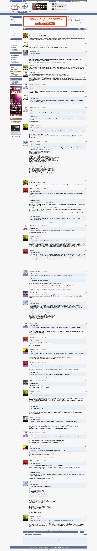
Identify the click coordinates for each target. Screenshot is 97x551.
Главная (13, 19)
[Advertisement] (55, 265)
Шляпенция (33, 51)
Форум (19, 13)
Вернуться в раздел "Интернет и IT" (33, 30)
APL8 (37, 110)
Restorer (33, 349)
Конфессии (13, 47)
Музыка (12, 67)
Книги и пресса (14, 69)
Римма (32, 141)
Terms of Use (47, 547)
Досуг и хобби (14, 75)
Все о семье (13, 61)
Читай (13, 11)
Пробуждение (14, 31)
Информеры (65, 547)
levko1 (32, 84)
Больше (85, 30)
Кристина (38, 53)
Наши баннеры (54, 547)
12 (58, 530)
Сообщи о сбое (14, 83)
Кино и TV (13, 73)
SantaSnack (38, 127)
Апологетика (14, 49)
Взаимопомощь (14, 81)
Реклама (60, 547)
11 (56, 530)
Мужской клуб (14, 57)
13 (59, 530)
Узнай (30, 11)
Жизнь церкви (14, 33)
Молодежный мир (15, 55)
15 (61, 530)
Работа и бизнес (14, 43)
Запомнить (53, 1)
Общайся (22, 11)
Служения (13, 35)
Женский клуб (14, 59)
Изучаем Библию (15, 27)
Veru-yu (32, 292)
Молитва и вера (14, 29)
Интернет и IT (14, 71)
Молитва (25, 13)
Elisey (32, 188)
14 (60, 530)
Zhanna (32, 271)
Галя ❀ (37, 518)
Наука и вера (14, 45)
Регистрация (62, 1)
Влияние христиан (15, 41)
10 (55, 530)
